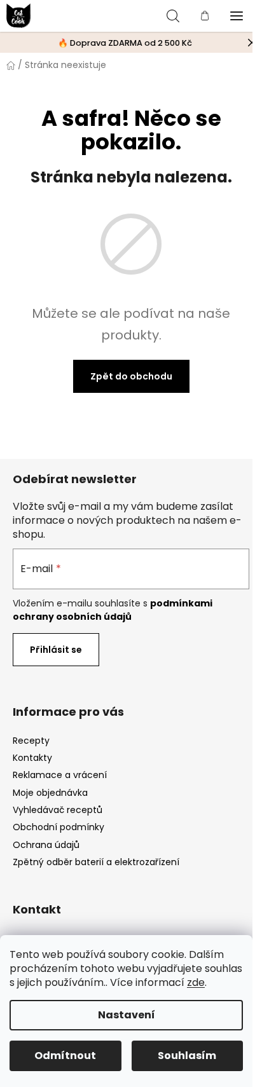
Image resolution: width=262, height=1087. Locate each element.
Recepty (31, 740)
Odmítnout (65, 1055)
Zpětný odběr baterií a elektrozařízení (96, 862)
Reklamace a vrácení (60, 775)
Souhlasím (187, 1055)
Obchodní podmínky (58, 827)
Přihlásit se (56, 649)
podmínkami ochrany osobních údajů (112, 609)
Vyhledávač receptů (57, 809)
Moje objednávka (50, 792)
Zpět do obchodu (131, 376)
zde (196, 982)
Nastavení (126, 1015)
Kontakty (32, 757)
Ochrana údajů (46, 844)
